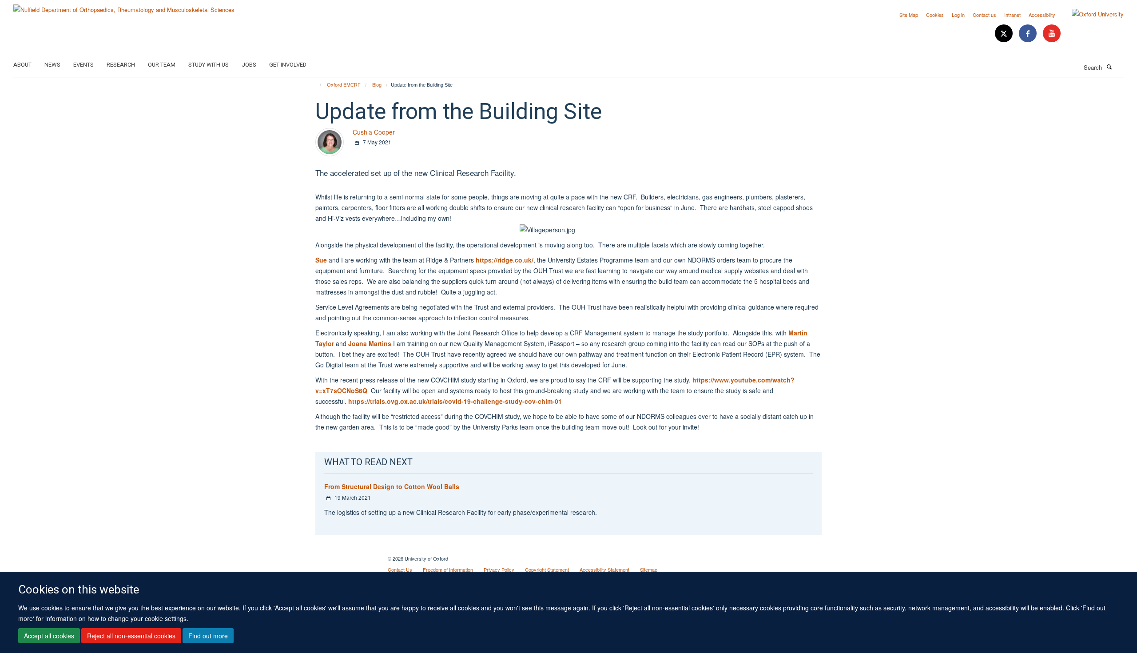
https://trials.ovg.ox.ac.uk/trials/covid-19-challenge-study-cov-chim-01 (455, 401)
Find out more (208, 635)
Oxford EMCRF (344, 85)
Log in (958, 14)
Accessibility (1042, 14)
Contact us (984, 14)
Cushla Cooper (374, 131)
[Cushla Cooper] (329, 141)
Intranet (1012, 14)
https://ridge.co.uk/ (504, 259)
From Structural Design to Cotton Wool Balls (391, 486)
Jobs (249, 64)
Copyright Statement (547, 569)
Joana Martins (369, 343)
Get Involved (287, 64)
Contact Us (400, 569)
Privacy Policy (499, 569)
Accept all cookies (49, 635)
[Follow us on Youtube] (1052, 33)
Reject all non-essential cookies (131, 635)
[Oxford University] (1091, 14)
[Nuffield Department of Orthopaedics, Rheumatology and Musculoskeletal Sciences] (124, 6)
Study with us (208, 64)
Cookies (935, 14)
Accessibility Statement (604, 569)
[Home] (316, 85)
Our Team (161, 64)
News (52, 64)
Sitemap (648, 569)
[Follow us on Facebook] (1028, 33)
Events (83, 64)
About (22, 64)
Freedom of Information (448, 569)
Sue (321, 259)
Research (121, 64)
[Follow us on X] (1004, 33)
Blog (377, 85)
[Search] (1109, 67)
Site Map (908, 14)
